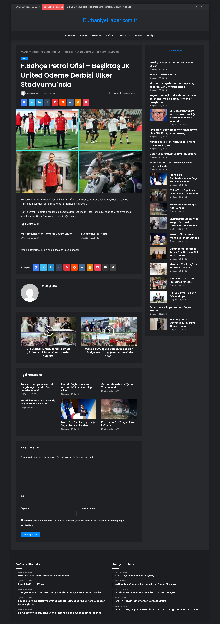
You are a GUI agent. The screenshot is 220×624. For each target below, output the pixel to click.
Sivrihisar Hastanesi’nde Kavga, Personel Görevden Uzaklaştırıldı (184, 222)
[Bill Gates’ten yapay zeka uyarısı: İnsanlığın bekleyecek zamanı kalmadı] (158, 115)
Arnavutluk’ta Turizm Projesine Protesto (182, 280)
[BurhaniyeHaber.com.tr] (110, 20)
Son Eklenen (174, 50)
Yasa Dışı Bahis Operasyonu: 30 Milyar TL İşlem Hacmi (183, 323)
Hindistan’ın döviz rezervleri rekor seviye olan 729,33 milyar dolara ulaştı (173, 131)
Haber (83, 35)
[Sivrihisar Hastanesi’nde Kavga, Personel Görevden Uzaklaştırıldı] (158, 223)
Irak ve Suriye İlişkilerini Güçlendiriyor (183, 294)
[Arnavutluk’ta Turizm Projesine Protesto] (158, 283)
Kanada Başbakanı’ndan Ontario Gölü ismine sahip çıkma (76, 387)
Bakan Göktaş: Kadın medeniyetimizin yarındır (184, 236)
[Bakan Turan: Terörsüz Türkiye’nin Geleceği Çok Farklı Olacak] (158, 253)
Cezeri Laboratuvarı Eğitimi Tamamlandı (117, 386)
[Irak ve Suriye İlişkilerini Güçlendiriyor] (158, 297)
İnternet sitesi (88, 508)
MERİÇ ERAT (32, 93)
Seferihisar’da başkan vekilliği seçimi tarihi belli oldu (38, 402)
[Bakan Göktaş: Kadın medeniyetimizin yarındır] (158, 239)
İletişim (151, 35)
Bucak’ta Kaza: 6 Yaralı (94, 233)
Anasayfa (70, 35)
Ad (23, 496)
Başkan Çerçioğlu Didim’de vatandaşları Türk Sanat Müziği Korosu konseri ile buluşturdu (173, 99)
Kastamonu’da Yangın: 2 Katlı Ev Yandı (118, 424)
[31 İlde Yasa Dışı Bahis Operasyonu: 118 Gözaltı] (158, 195)
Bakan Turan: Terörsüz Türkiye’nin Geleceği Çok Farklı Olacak (184, 252)
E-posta (25, 508)
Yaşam (138, 35)
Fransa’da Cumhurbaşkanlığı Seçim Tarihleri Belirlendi (78, 424)
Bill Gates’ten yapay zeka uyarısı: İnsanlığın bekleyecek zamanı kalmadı (183, 116)
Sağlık (110, 35)
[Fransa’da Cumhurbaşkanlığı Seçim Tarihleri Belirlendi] (78, 409)
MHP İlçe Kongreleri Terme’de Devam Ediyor (46, 233)
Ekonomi (97, 35)
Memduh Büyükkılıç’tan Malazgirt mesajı (183, 266)
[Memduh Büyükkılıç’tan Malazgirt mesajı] (158, 269)
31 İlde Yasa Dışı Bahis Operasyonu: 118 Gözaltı (184, 192)
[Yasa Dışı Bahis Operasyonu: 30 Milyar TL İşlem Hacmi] (158, 324)
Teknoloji (124, 35)
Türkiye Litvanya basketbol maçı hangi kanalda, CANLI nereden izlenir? (101, 6)
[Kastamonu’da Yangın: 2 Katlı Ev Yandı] (119, 409)
